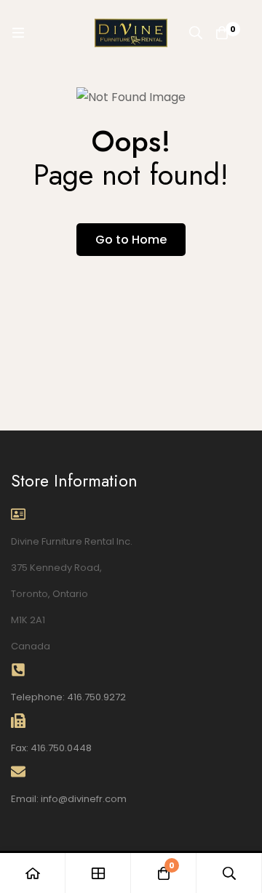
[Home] (33, 873)
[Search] (196, 32)
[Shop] (98, 873)
